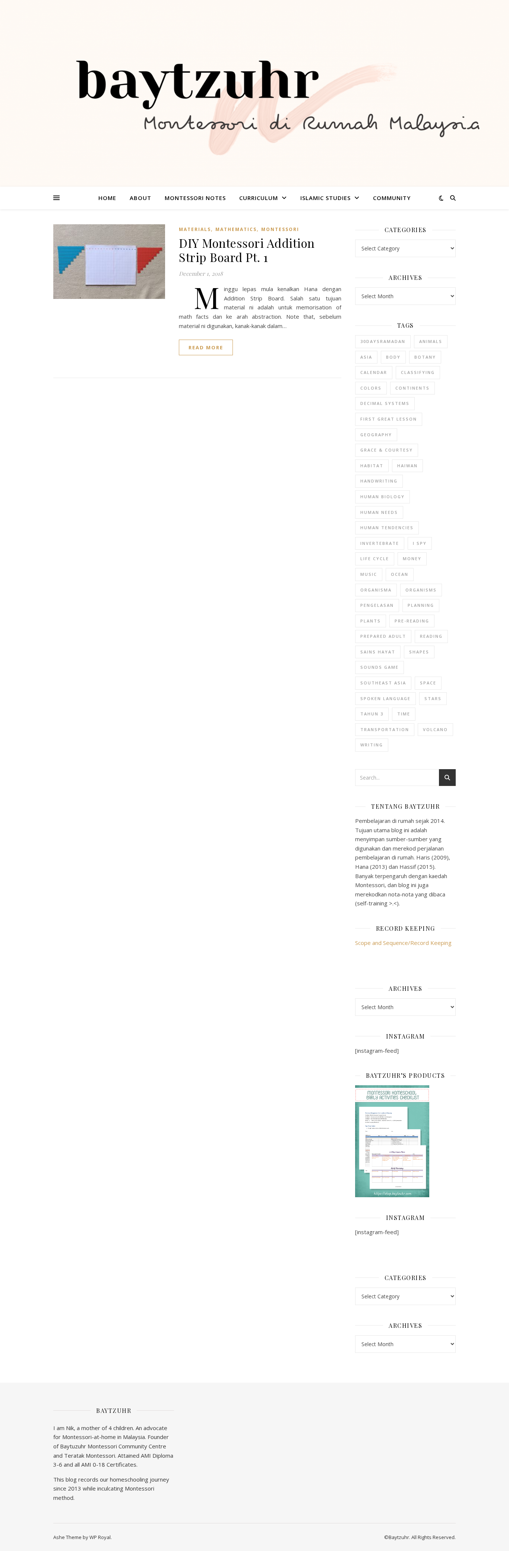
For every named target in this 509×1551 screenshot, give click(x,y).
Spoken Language (385, 698)
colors (371, 388)
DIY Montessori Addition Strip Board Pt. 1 (247, 250)
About (140, 198)
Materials (195, 229)
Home (107, 198)
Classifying (418, 372)
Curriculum (258, 198)
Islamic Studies (325, 198)
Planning (421, 605)
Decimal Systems (385, 403)
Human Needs (379, 512)
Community (392, 198)
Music (368, 574)
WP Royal (100, 1537)
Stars (433, 698)
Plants (370, 621)
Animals (430, 341)
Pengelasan (377, 605)
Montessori (280, 229)
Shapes (419, 652)
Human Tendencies (387, 527)
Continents (412, 388)
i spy (420, 543)
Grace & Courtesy (386, 450)
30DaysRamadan (382, 341)
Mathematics (236, 229)
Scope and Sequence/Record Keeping (403, 942)
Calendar (373, 372)
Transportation (384, 729)
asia (366, 357)
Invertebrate (379, 543)
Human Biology (382, 496)
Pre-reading (412, 621)
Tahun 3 (371, 714)
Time (403, 714)
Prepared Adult (383, 636)
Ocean (399, 574)
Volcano (435, 729)
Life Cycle (374, 558)
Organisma (376, 590)
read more (206, 347)
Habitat (371, 465)
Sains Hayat (377, 652)
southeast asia (383, 683)
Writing (371, 745)
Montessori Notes (195, 198)
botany (425, 357)
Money (412, 558)
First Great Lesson (388, 419)
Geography (376, 434)
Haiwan (407, 465)
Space (428, 683)
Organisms (421, 590)
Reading (431, 636)
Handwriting (379, 481)
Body (393, 357)
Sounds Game (379, 667)
